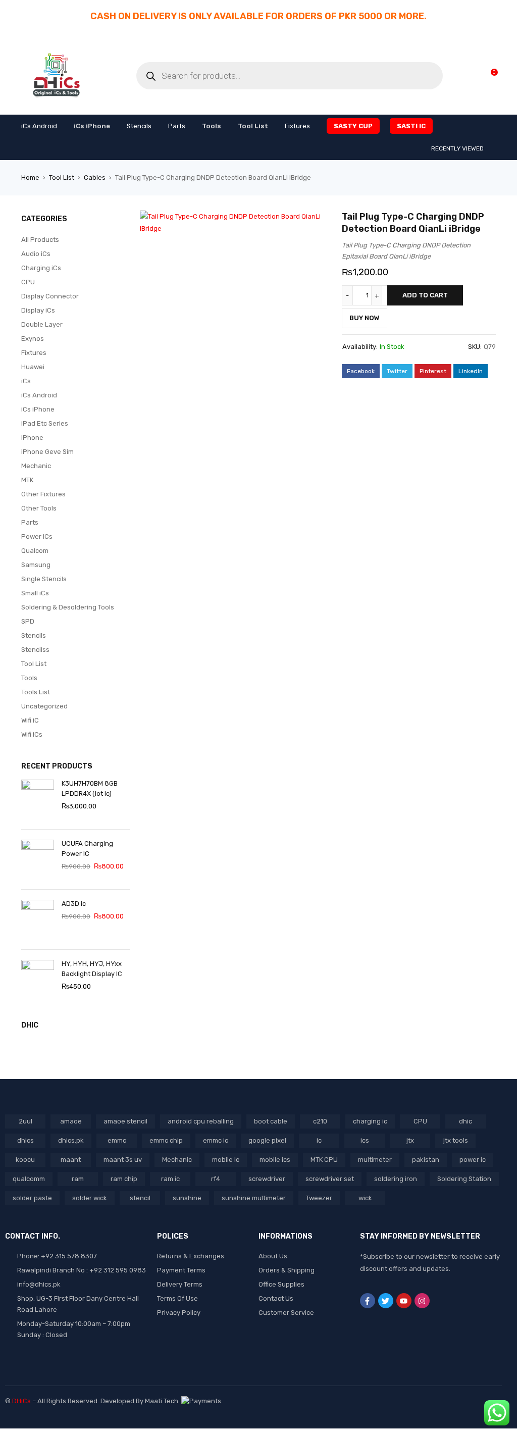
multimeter (375, 1159)
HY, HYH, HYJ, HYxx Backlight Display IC (92, 969)
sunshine (187, 1198)
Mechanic (36, 466)
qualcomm (29, 1179)
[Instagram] (422, 1300)
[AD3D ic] (37, 919)
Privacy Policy (178, 1312)
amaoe (71, 1121)
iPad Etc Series (44, 423)
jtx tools (455, 1140)
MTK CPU (324, 1159)
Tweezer (319, 1198)
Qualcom (34, 550)
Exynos (32, 338)
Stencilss (35, 649)
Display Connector (50, 296)
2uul (25, 1121)
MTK (27, 480)
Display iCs (38, 310)
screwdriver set (329, 1179)
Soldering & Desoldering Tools (67, 607)
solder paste (32, 1198)
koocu (25, 1159)
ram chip (124, 1179)
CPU (28, 282)
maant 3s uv (123, 1159)
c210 (320, 1121)
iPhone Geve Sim (47, 451)
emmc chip (166, 1140)
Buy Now (364, 318)
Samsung (35, 565)
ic (319, 1140)
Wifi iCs (31, 734)
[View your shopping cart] (489, 75)
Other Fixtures (43, 494)
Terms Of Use (177, 1298)
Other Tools (39, 508)
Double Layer (42, 324)
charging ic (370, 1121)
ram (78, 1179)
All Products (40, 239)
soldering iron (395, 1179)
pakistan (425, 1159)
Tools (29, 678)
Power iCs (37, 536)
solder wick (89, 1198)
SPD (27, 621)
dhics (25, 1140)
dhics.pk (71, 1140)
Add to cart (425, 295)
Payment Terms (181, 1270)
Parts (29, 522)
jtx (410, 1140)
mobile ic (225, 1159)
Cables (95, 177)
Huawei (32, 367)
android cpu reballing (201, 1121)
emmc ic (215, 1140)
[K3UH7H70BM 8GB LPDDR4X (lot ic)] (37, 799)
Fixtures (33, 352)
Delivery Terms (179, 1284)
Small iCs (35, 593)
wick (365, 1198)
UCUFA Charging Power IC (87, 848)
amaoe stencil (125, 1121)
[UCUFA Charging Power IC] (37, 859)
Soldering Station (464, 1179)
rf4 (215, 1179)
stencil (140, 1198)
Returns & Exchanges (190, 1256)
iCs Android (39, 395)
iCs (26, 381)
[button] (319, 223)
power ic (472, 1159)
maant (71, 1159)
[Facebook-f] (367, 1300)
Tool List (61, 177)
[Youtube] (403, 1300)
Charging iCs (41, 268)
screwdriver (266, 1179)
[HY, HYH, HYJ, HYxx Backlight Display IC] (37, 979)
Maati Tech (163, 1401)
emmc (117, 1140)
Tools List (35, 692)
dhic (465, 1121)
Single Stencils (44, 579)
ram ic (170, 1179)
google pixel (267, 1140)
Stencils (33, 635)
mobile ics (275, 1159)
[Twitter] (385, 1300)
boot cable (270, 1121)
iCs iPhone (38, 409)
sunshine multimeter (254, 1198)
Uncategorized (44, 706)
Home (30, 177)
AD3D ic (74, 903)
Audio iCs (35, 254)
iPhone (32, 437)
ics (364, 1140)
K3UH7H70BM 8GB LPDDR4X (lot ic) (90, 788)
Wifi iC (30, 720)
